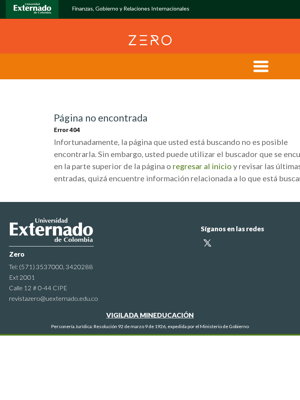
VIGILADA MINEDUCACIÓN (150, 315)
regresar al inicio (202, 166)
